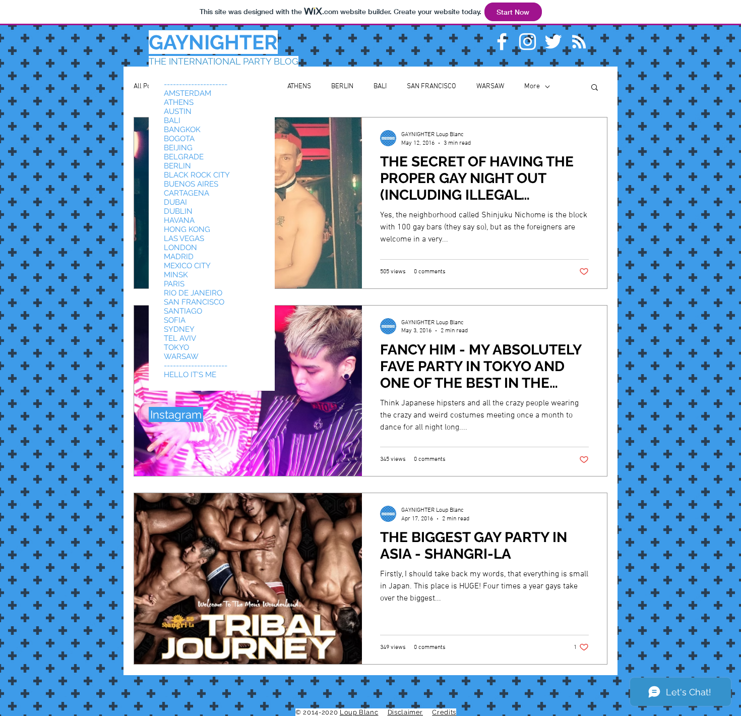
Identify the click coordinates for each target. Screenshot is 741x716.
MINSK (176, 274)
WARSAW (490, 86)
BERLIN (342, 86)
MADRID (179, 256)
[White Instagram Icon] (527, 41)
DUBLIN (178, 211)
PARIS (174, 283)
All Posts (147, 86)
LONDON (180, 247)
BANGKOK (182, 129)
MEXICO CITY (187, 265)
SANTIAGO (183, 311)
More (532, 86)
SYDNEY (179, 329)
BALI (380, 86)
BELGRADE (184, 156)
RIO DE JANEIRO (193, 292)
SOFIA (175, 320)
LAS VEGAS (184, 238)
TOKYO (176, 347)
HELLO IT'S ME (190, 374)
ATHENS (299, 86)
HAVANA (179, 220)
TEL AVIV (180, 338)
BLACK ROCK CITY (197, 175)
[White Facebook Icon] (501, 41)
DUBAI (175, 202)
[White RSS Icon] (579, 41)
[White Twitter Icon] (553, 41)
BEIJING (178, 147)
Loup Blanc (359, 712)
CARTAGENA (186, 193)
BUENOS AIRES (191, 184)
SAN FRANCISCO (431, 86)
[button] (594, 88)
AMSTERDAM (187, 93)
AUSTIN (178, 111)
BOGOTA (179, 138)
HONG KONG (187, 229)
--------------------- (195, 84)
